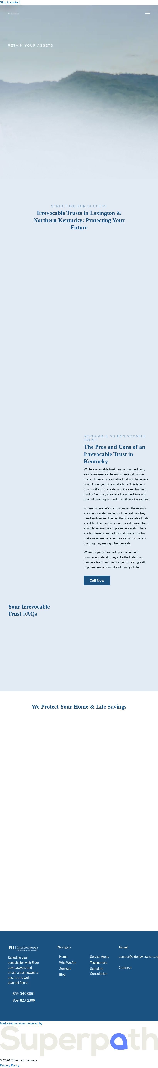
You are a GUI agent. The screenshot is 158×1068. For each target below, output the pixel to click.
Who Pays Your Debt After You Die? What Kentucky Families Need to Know (117, 839)
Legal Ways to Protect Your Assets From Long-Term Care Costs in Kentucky (115, 742)
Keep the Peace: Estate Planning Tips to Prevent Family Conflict (117, 887)
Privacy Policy (9, 1065)
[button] (147, 13)
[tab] (16, 717)
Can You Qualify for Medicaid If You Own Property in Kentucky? (116, 791)
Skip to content (10, 2)
